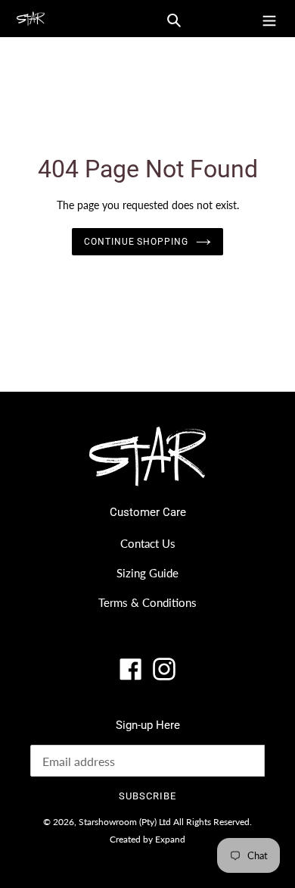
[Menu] (269, 18)
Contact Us (147, 543)
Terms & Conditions (147, 602)
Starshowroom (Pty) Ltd (125, 821)
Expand (170, 839)
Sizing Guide (147, 573)
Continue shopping (136, 241)
